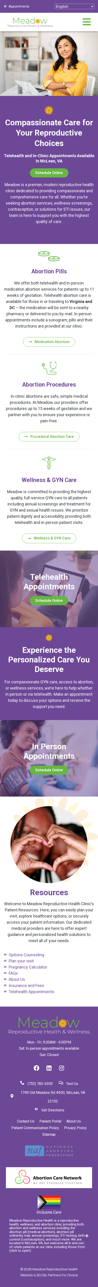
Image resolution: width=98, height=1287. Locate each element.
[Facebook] (36, 1068)
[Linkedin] (49, 1068)
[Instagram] (61, 1068)
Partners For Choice (63, 1275)
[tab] (49, 1235)
